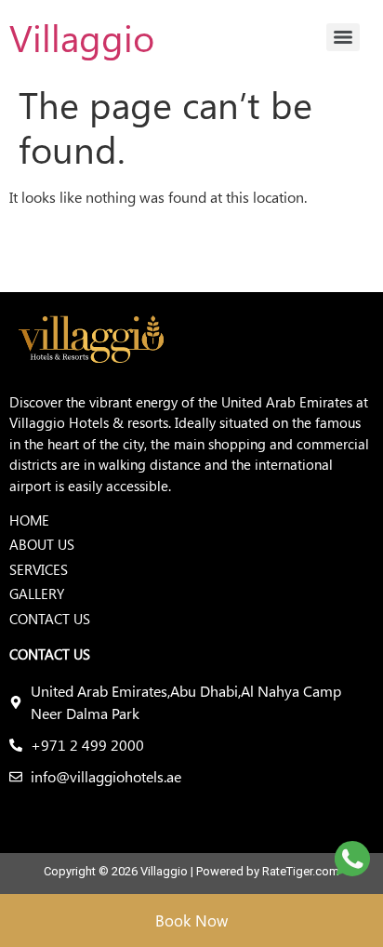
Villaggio (81, 36)
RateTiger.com (300, 871)
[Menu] (343, 37)
